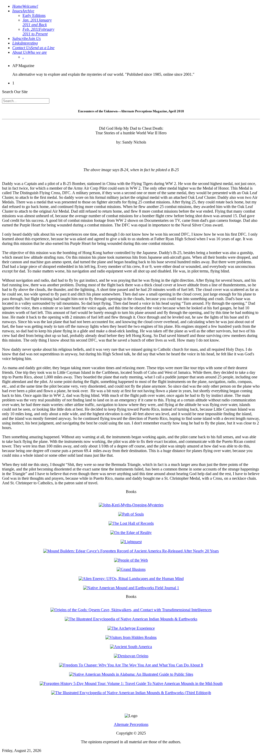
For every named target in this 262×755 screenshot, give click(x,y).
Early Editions (34, 15)
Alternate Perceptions (131, 724)
